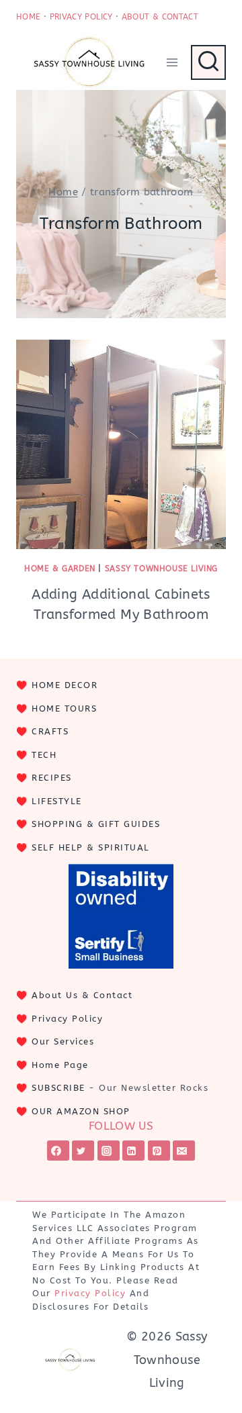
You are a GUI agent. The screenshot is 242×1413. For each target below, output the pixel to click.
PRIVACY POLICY (81, 16)
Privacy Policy (67, 1019)
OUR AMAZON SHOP (81, 1111)
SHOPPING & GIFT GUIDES (96, 824)
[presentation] (121, 444)
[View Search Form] (208, 62)
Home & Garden (59, 568)
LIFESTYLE (57, 801)
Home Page (60, 1065)
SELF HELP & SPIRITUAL (91, 847)
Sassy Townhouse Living (161, 568)
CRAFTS (50, 731)
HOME (28, 16)
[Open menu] (171, 62)
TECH (44, 755)
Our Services (63, 1041)
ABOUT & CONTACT (160, 16)
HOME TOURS (64, 708)
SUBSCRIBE (58, 1088)
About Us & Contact (82, 995)
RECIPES (52, 778)
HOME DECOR (64, 685)
